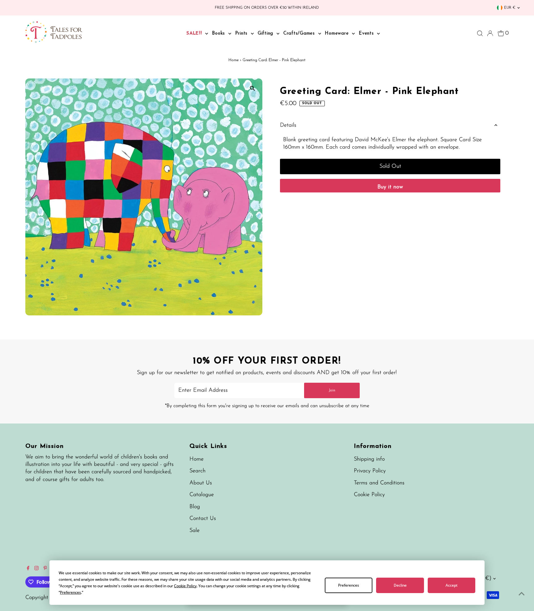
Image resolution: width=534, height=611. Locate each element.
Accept (451, 585)
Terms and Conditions (379, 483)
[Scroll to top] (521, 594)
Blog (194, 507)
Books (219, 33)
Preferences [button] (70, 592)
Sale (194, 530)
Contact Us (202, 518)
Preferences (348, 585)
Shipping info (369, 459)
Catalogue (201, 495)
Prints (242, 33)
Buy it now (390, 187)
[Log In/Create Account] (490, 33)
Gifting (266, 33)
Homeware (337, 33)
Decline (400, 585)
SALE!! (195, 33)
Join (332, 390)
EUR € (509, 8)
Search (197, 471)
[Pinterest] (45, 569)
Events (367, 33)
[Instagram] (36, 569)
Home (233, 60)
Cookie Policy (369, 495)
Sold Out (390, 166)
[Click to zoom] (252, 88)
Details (288, 125)
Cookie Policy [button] (185, 585)
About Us (200, 483)
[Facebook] (28, 569)
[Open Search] (480, 33)
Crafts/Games (300, 33)
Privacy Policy (370, 471)
